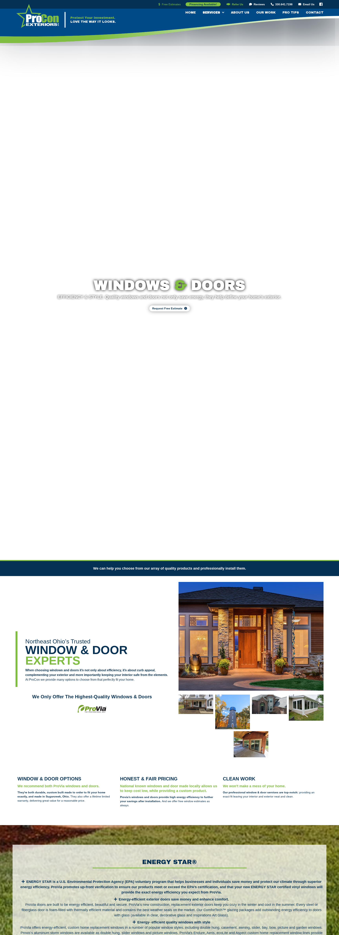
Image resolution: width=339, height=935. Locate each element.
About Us (240, 12)
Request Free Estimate (169, 308)
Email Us (306, 4)
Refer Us (235, 4)
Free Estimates (170, 4)
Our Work (266, 12)
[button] (211, 12)
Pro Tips (290, 12)
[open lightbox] (251, 636)
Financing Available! (203, 4)
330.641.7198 (282, 4)
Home (190, 12)
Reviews (257, 4)
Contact (315, 12)
